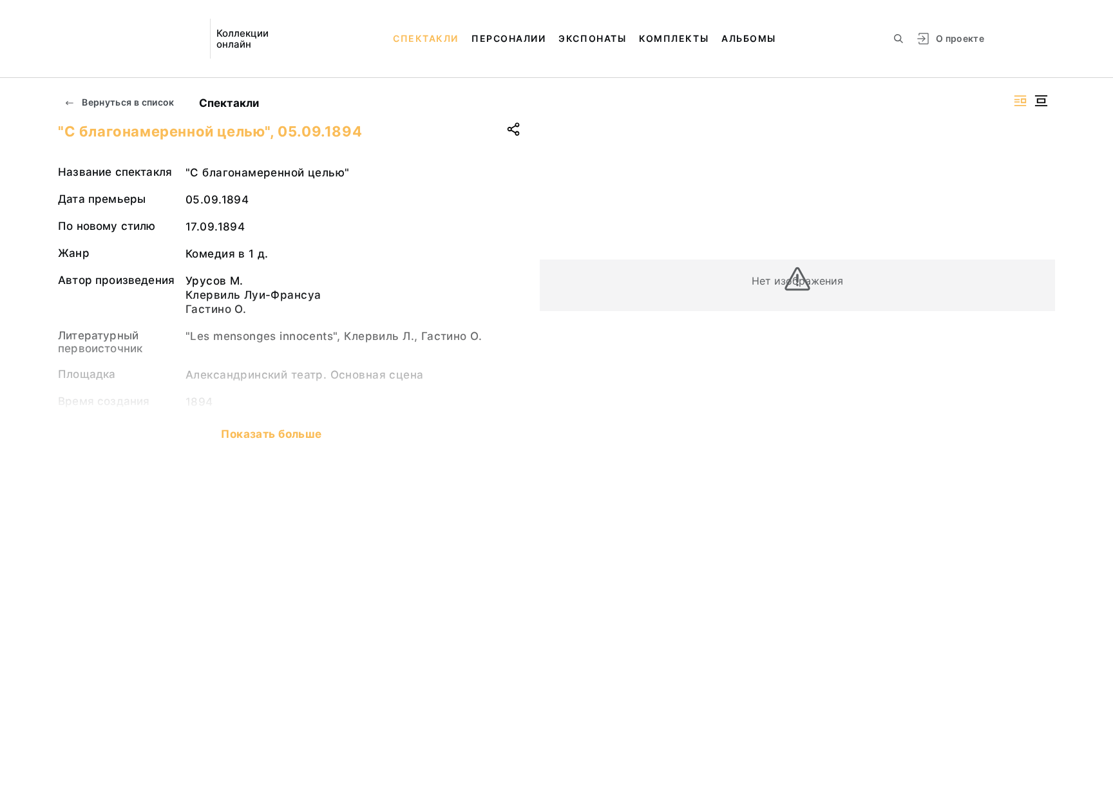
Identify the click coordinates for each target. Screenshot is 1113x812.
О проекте (960, 38)
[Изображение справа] (1020, 101)
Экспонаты (592, 38)
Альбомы (748, 38)
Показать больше (271, 434)
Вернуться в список (127, 102)
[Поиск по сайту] (898, 38)
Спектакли (426, 38)
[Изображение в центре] (1041, 101)
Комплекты (674, 38)
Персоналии (508, 38)
